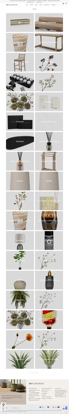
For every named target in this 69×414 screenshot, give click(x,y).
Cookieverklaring (44, 393)
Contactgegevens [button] (33, 388)
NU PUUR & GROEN (6, 410)
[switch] (3, 410)
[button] (31, 5)
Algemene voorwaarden (45, 390)
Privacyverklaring (44, 391)
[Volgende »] (40, 372)
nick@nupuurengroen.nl (35, 392)
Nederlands (39, 2)
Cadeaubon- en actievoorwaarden (47, 398)
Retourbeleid (44, 395)
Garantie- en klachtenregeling (46, 396)
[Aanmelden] (23, 400)
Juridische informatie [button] (47, 388)
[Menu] (5, 403)
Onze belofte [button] (58, 388)
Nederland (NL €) (30, 2)
